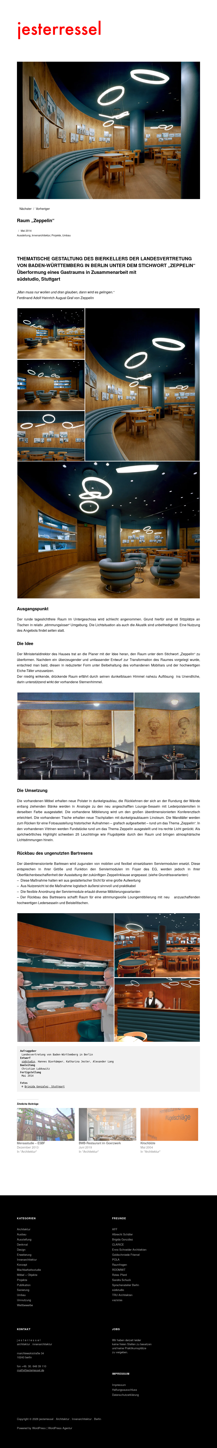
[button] (51, 333)
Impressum (119, 1385)
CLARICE (118, 1244)
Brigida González (122, 1239)
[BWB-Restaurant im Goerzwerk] (107, 1124)
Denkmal (22, 1244)
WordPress (39, 1428)
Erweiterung (24, 1255)
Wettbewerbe (25, 1305)
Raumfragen (119, 1265)
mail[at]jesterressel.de (30, 1370)
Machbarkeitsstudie (29, 1270)
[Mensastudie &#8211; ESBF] (46, 1124)
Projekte (56, 235)
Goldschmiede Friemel (126, 1255)
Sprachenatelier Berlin (125, 1285)
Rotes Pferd (119, 1275)
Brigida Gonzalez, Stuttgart (45, 1086)
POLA (116, 1259)
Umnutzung (24, 1300)
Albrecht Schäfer (122, 1234)
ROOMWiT (118, 1270)
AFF (114, 1229)
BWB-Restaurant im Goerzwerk (100, 1143)
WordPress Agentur (60, 1428)
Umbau (66, 235)
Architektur (23, 1229)
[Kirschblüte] (169, 1124)
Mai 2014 (26, 230)
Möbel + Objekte (27, 1275)
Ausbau (21, 1234)
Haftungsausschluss (124, 1390)
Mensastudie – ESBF (31, 1143)
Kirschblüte (147, 1143)
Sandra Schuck (121, 1280)
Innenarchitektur (41, 235)
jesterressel (46, 1419)
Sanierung (23, 1290)
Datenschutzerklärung (125, 1395)
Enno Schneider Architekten (129, 1249)
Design (21, 1249)
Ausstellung (24, 235)
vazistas (117, 1300)
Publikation (24, 1285)
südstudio (28, 1061)
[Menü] (22, 6)
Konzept (22, 1265)
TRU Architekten (122, 1295)
